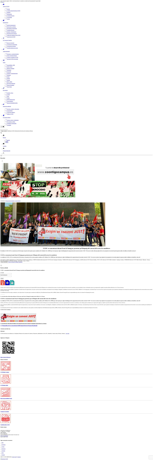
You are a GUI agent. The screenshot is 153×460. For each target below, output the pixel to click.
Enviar (2, 278)
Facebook (13, 262)
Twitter (9, 262)
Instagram (20, 262)
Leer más (67, 333)
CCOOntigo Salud (4, 385)
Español (7, 140)
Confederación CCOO (5, 424)
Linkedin (16, 262)
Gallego (6, 142)
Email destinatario (3, 275)
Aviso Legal (14, 456)
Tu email (2, 272)
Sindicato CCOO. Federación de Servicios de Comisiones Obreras (20, 130)
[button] (1, 197)
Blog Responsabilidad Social (6, 398)
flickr (2, 452)
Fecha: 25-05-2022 (4, 262)
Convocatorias (17, 200)
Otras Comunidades (4, 435)
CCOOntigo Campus (4, 372)
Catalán (6, 141)
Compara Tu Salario (4, 411)
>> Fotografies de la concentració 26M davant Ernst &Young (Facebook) (18, 325)
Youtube (3, 454)
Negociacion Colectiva (10, 200)
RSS (2, 442)
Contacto (19, 456)
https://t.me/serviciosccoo (5, 357)
